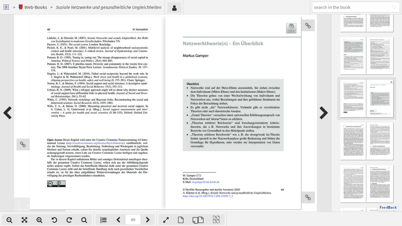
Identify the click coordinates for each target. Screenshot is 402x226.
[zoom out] (9, 219)
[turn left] (54, 219)
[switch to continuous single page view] (216, 219)
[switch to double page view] (198, 219)
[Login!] (174, 7)
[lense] (84, 219)
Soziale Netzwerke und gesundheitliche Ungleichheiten (108, 7)
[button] (388, 207)
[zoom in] (39, 219)
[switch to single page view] (180, 219)
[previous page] (7, 113)
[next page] (324, 113)
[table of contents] (103, 219)
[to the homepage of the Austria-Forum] (7, 7)
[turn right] (69, 219)
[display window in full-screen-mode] (166, 219)
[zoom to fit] (24, 219)
